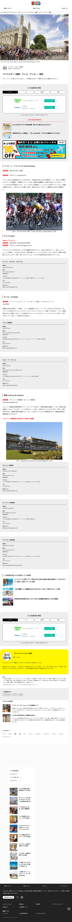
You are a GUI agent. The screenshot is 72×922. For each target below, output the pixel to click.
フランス (19, 12)
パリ (24, 12)
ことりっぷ (5, 913)
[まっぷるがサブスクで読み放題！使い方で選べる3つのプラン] (7, 127)
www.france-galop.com (10, 402)
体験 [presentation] (58, 92)
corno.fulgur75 (43, 461)
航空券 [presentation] (42, 92)
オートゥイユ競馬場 (9, 502)
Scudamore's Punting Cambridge (27, 61)
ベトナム (30, 734)
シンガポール (46, 734)
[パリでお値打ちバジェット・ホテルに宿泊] (14, 816)
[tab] (10, 92)
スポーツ (15, 694)
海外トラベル (36, 8)
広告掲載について (23, 907)
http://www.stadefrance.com (10, 348)
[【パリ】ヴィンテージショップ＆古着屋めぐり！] (7, 705)
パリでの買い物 (14, 777)
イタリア (61, 734)
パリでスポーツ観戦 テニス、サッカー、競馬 (39, 12)
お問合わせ (5, 907)
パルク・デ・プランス (9, 360)
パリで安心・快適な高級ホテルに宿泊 (24, 854)
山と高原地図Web (23, 913)
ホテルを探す (49, 100)
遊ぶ (21, 694)
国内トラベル (7, 8)
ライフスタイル (64, 886)
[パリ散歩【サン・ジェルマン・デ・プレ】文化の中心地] (14, 872)
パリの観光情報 (14, 771)
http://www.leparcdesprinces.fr (10, 385)
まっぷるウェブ (5, 12)
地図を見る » (6, 273)
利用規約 (38, 904)
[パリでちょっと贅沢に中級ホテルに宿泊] (14, 844)
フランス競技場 (7, 322)
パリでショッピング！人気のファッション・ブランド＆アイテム (24, 827)
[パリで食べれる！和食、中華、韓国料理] (14, 807)
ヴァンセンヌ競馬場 (9, 540)
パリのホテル (14, 780)
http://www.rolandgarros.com (10, 287)
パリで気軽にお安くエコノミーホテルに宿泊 (24, 835)
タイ (25, 734)
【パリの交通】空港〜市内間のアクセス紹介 (24, 789)
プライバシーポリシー (58, 904)
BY (55, 231)
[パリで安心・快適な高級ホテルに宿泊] (14, 853)
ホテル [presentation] (10, 92)
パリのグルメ (14, 774)
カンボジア (37, 734)
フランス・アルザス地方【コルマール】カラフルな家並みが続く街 (24, 799)
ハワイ (4, 734)
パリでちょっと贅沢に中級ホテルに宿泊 (24, 845)
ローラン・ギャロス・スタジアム (13, 261)
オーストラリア (6, 737)
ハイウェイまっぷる (40, 913)
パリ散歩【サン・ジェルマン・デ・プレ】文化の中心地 (24, 873)
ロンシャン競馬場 (8, 465)
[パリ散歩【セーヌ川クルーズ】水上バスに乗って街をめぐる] (14, 863)
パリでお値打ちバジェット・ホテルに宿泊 (24, 817)
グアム (10, 734)
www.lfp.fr (6, 304)
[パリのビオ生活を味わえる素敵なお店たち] (7, 715)
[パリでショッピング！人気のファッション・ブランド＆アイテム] (14, 826)
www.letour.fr (21, 175)
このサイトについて (7, 904)
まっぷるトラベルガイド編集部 (15, 67)
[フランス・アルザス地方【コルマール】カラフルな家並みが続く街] (14, 798)
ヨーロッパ (13, 12)
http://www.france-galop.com (10, 490)
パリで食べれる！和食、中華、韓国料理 (24, 808)
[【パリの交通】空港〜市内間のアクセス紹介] (14, 789)
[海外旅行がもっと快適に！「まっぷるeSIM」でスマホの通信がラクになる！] (7, 135)
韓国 (15, 734)
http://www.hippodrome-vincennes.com (12, 565)
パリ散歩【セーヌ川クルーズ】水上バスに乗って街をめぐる (24, 864)
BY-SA (38, 61)
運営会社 (21, 904)
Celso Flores (48, 231)
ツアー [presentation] (26, 92)
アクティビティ (7, 694)
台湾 (20, 734)
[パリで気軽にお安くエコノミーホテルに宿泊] (14, 835)
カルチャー (65, 8)
